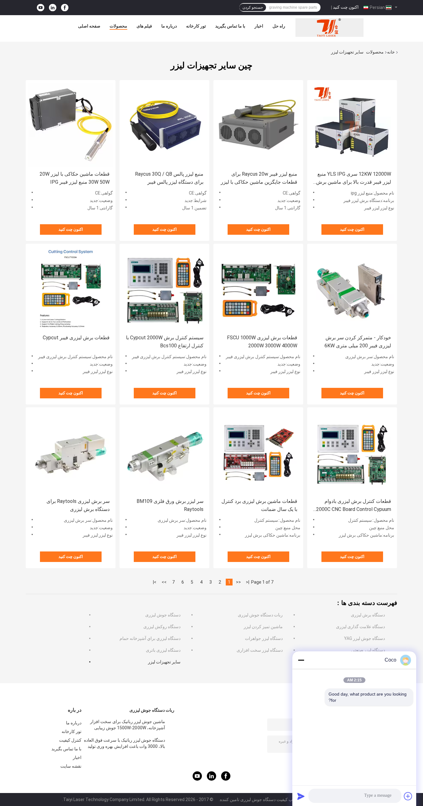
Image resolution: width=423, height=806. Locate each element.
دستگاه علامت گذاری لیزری (360, 626)
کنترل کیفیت (70, 740)
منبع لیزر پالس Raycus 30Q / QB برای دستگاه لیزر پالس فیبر (169, 178)
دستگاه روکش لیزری (162, 626)
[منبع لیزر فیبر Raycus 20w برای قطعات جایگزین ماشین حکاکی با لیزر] (258, 125)
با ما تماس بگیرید (230, 26)
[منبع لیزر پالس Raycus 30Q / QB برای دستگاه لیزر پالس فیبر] (164, 125)
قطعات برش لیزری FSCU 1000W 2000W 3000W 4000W (262, 342)
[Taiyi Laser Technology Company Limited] (329, 27)
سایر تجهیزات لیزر (164, 661)
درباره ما (169, 26)
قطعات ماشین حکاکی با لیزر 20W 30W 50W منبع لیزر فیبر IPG (75, 178)
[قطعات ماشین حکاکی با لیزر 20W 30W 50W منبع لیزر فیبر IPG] (70, 125)
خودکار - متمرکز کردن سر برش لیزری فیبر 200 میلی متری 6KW (358, 342)
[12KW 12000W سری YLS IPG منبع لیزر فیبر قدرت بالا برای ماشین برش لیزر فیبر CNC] (352, 125)
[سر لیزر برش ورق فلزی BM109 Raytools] (164, 452)
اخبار (259, 26)
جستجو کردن (252, 7)
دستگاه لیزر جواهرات (264, 638)
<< (238, 582)
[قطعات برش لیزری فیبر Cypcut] (70, 289)
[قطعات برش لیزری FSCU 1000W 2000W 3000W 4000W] (258, 289)
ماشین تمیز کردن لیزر (263, 626)
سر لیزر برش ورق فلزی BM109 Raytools (170, 505)
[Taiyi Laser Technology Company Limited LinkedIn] (52, 7)
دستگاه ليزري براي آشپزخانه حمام (150, 638)
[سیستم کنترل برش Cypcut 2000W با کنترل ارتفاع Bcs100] (164, 289)
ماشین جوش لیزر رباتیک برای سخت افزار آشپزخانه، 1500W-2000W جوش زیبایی (127, 724)
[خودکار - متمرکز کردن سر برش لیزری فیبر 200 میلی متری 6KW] (352, 289)
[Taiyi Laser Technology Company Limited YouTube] (40, 7)
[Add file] (408, 796)
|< (247, 582)
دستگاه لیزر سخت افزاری (260, 650)
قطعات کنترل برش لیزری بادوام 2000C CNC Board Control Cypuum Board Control (353, 505)
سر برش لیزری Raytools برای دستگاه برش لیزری (78, 505)
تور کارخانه (196, 26)
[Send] (301, 796)
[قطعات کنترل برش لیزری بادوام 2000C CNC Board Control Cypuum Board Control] (352, 452)
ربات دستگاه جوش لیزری (260, 614)
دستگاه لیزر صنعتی (368, 650)
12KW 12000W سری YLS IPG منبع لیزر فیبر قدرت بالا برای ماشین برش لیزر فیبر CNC (353, 178)
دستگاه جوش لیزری (163, 614)
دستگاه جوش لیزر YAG (364, 638)
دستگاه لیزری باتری (163, 650)
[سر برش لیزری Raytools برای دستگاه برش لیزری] (70, 452)
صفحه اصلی (89, 26)
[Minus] (301, 660)
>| (154, 582)
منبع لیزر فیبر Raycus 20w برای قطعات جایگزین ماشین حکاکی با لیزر (259, 178)
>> (164, 582)
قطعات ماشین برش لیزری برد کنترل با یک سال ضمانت (259, 505)
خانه (391, 51)
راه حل (279, 26)
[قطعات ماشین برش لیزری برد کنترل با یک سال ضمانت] (258, 452)
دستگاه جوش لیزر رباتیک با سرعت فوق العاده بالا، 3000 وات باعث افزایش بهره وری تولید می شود (124, 744)
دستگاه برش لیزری (368, 614)
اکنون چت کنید (346, 7)
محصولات (118, 26)
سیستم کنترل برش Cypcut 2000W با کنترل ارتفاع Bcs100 (164, 342)
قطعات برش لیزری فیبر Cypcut (76, 338)
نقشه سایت (70, 766)
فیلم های (144, 26)
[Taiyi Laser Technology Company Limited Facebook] (64, 7)
